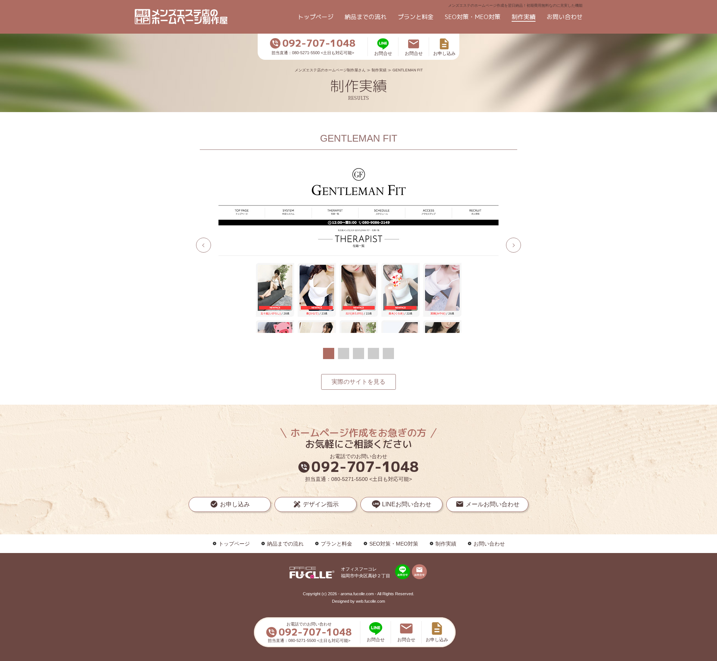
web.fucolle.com (370, 601)
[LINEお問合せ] (402, 571)
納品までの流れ (366, 17)
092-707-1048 (359, 466)
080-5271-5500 (349, 479)
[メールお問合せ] (419, 571)
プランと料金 (416, 17)
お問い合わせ (565, 17)
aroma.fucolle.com (357, 593)
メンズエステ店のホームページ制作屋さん (330, 70)
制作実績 (524, 17)
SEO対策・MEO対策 (472, 17)
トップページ (315, 17)
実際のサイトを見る (358, 382)
